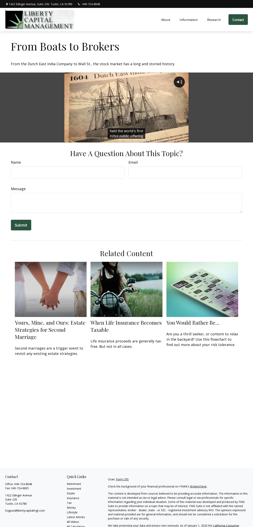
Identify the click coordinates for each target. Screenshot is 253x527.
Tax (69, 503)
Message (18, 188)
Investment (74, 488)
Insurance (73, 498)
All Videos (73, 522)
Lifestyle (72, 512)
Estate (71, 493)
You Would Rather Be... (192, 322)
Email (133, 162)
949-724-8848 (91, 4)
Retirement (74, 484)
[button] (165, 19)
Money (71, 507)
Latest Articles (76, 517)
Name (16, 162)
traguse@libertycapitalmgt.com (25, 510)
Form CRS (122, 479)
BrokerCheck (198, 486)
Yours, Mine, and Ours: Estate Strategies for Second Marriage (50, 329)
